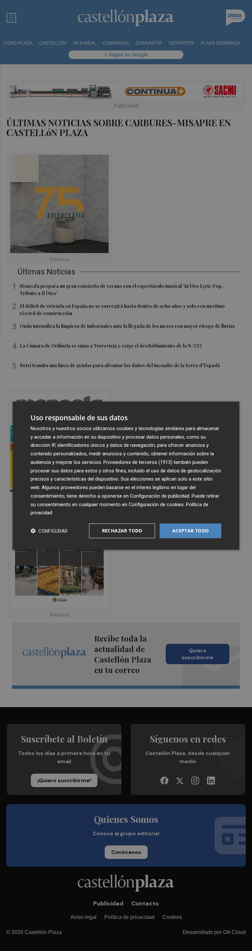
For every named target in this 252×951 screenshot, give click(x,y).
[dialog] (125, 475)
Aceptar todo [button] (190, 530)
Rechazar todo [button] (122, 530)
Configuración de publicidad (159, 496)
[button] (49, 531)
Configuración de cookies (156, 504)
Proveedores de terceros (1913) (137, 462)
